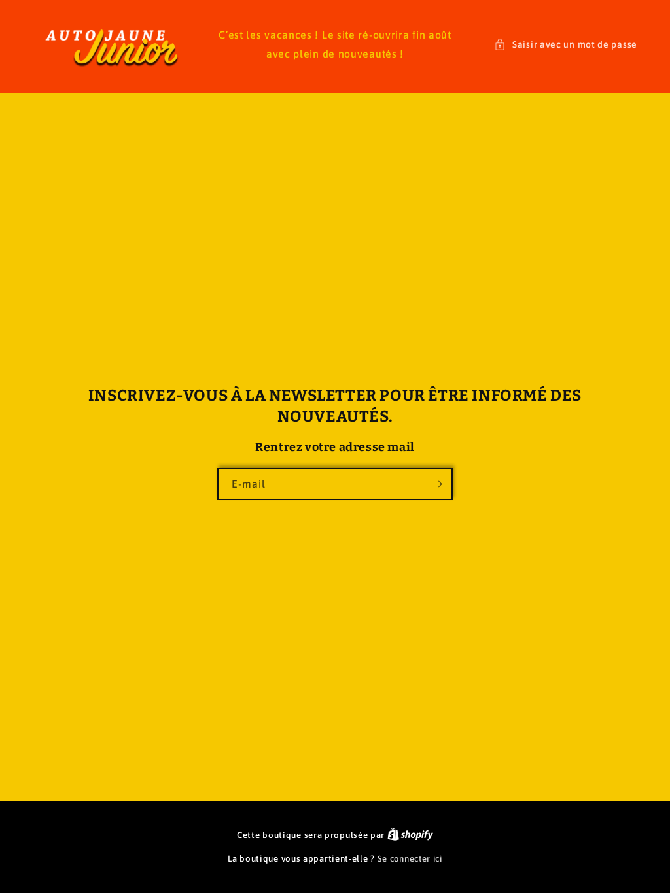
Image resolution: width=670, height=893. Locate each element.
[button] (565, 45)
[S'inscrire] (437, 484)
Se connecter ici (410, 859)
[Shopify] (410, 835)
